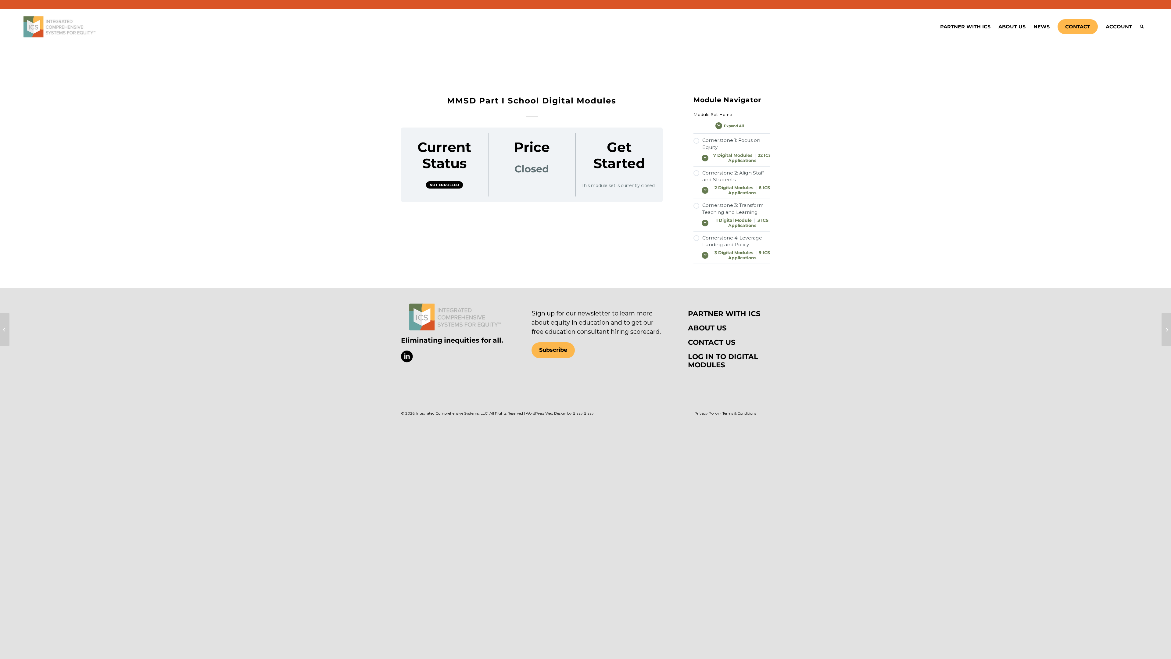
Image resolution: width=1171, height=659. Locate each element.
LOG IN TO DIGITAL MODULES (723, 360)
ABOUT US (707, 328)
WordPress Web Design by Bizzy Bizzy (560, 413)
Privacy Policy (706, 413)
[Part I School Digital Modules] (1166, 329)
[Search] (1142, 27)
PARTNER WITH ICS (724, 313)
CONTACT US (712, 342)
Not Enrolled (444, 185)
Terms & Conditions (739, 413)
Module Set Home (712, 114)
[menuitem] (965, 27)
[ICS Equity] (59, 27)
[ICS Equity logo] (455, 317)
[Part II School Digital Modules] (4, 329)
